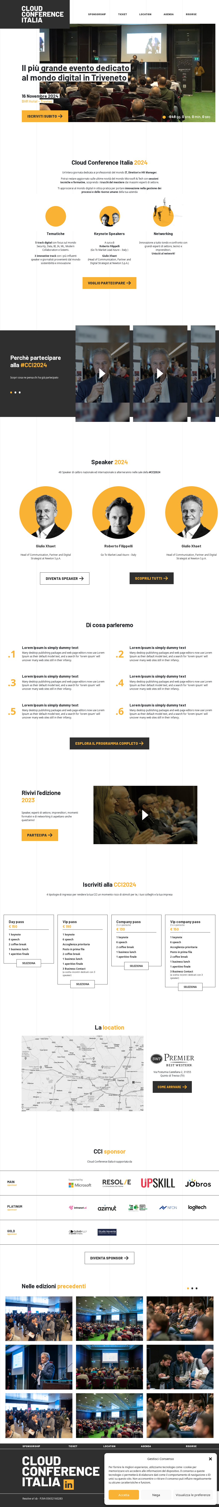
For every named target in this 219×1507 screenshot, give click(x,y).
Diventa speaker (62, 578)
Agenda (169, 14)
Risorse (191, 14)
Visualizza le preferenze (193, 1495)
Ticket (122, 14)
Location (145, 14)
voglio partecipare (106, 283)
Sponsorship (97, 14)
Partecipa (37, 835)
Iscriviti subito (42, 116)
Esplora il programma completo (106, 743)
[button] (210, 1459)
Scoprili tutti (148, 578)
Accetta (123, 1495)
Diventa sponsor (106, 1258)
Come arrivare (169, 1087)
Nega (156, 1495)
